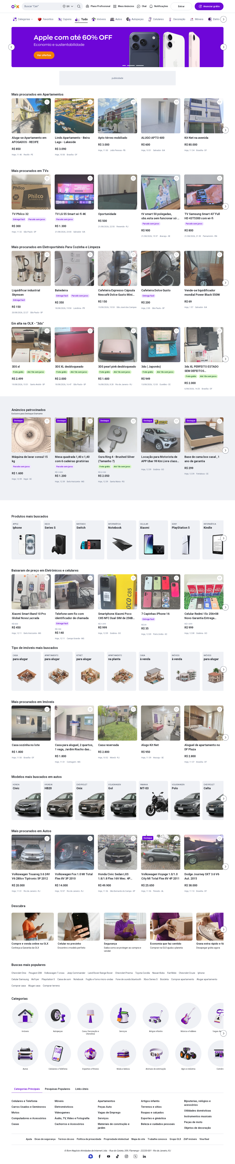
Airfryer (35, 979)
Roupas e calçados (152, 1112)
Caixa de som (64, 979)
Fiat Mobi (171, 973)
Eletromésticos (64, 1106)
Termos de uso (66, 1139)
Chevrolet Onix (19, 973)
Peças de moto (193, 1122)
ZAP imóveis (190, 1139)
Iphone (201, 973)
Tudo (84, 19)
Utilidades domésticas (197, 1110)
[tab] (27, 1089)
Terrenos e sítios (151, 1106)
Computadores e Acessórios (29, 1118)
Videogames (62, 1112)
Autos (118, 19)
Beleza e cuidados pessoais (158, 1124)
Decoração (179, 19)
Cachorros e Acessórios (69, 1124)
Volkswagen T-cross (54, 973)
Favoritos (48, 19)
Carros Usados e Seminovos (29, 1106)
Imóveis (101, 19)
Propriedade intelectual (116, 1139)
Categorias (24, 19)
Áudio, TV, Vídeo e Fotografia (72, 1118)
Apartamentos (106, 1101)
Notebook (78, 979)
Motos (15, 1112)
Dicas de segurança (45, 1139)
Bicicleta (164, 979)
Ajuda (29, 1139)
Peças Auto (105, 1106)
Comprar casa (19, 985)
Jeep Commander (76, 973)
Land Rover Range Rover (100, 973)
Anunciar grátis (211, 6)
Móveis (199, 19)
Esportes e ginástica (153, 1118)
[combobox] (52, 6)
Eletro (216, 19)
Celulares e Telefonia (24, 1101)
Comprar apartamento (182, 979)
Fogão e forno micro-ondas (99, 979)
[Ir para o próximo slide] (225, 130)
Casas (15, 1124)
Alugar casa (34, 985)
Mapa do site (138, 1139)
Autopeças (138, 19)
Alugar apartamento (207, 979)
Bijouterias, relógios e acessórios (197, 1103)
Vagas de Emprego (109, 1112)
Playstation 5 (48, 979)
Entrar (181, 6)
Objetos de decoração (197, 1127)
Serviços (103, 1118)
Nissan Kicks (158, 973)
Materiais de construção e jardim (113, 1126)
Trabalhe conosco (157, 1139)
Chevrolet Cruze (187, 973)
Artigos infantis (150, 1101)
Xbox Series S (151, 979)
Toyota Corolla (142, 973)
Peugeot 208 (35, 973)
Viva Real (204, 1139)
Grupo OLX (175, 1139)
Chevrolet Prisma (124, 973)
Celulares (158, 19)
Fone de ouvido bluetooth (128, 979)
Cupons (67, 19)
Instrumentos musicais (198, 1116)
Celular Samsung (20, 979)
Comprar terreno (51, 985)
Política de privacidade (89, 1139)
